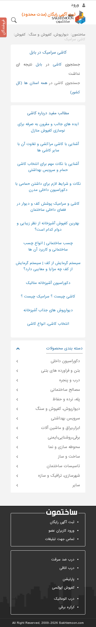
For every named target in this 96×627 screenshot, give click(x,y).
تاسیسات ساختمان (63, 466)
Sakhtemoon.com (71, 623)
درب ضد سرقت (62, 559)
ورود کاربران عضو (61, 530)
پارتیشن (68, 579)
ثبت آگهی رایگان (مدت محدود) (48, 14)
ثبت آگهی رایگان (62, 522)
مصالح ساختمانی (65, 390)
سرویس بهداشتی (65, 418)
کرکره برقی (66, 607)
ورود (75, 5)
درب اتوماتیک (64, 598)
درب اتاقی (66, 568)
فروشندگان (3, 27)
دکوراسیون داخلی (65, 361)
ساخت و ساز (69, 456)
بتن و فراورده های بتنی (60, 370)
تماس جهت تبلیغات (59, 539)
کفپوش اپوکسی (63, 587)
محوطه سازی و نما (64, 447)
